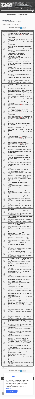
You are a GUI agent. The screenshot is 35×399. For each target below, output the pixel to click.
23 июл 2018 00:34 (28, 98)
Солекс (10, 334)
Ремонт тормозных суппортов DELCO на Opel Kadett (18, 109)
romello (22, 246)
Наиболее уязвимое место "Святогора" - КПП (16, 224)
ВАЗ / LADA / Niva (23, 139)
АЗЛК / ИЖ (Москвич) (24, 133)
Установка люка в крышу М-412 (18, 239)
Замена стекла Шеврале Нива (17, 146)
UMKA (21, 85)
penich (21, 172)
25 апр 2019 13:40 (27, 49)
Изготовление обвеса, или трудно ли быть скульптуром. (20, 280)
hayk (21, 160)
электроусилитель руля (16, 244)
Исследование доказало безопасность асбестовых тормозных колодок (16, 55)
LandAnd (22, 296)
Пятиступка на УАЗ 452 (15, 286)
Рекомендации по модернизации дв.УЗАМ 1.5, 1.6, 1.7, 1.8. (19, 232)
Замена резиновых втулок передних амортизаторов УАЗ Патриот (20, 90)
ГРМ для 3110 (12, 347)
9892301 (22, 219)
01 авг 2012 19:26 (27, 137)
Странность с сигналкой (16, 197)
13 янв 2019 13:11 (27, 73)
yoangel (22, 321)
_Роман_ (22, 309)
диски (10, 315)
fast (21, 34)
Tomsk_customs (24, 362)
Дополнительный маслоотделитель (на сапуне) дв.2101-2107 (20, 302)
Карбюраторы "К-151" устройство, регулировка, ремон (19, 272)
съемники (11, 265)
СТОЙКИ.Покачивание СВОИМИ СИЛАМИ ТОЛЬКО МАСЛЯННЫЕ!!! (19, 340)
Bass (21, 192)
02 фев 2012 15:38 (28, 154)
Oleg (21, 328)
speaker (22, 274)
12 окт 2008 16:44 (27, 304)
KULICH (22, 226)
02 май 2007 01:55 (27, 356)
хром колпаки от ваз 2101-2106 (18, 177)
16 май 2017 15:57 (27, 126)
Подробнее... (9, 388)
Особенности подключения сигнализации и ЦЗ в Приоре (17, 135)
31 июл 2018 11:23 (27, 93)
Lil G (21, 335)
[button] (25, 28)
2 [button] (23, 27)
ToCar (21, 240)
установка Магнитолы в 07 (16, 320)
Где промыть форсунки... (16, 171)
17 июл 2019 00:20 (28, 41)
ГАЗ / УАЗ (21, 94)
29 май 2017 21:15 (27, 117)
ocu (21, 148)
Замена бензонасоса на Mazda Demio (20, 116)
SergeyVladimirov (24, 57)
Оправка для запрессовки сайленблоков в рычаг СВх (17, 141)
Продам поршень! (14, 204)
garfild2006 (23, 210)
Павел (21, 348)
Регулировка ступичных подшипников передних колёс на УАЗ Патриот (19, 123)
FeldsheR (22, 253)
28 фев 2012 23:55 (27, 148)
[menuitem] (4, 9)
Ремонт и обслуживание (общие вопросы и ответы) (19, 201)
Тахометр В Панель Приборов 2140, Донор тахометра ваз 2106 (19, 259)
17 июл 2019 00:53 (28, 34)
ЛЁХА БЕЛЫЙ (23, 267)
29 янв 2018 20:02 (27, 111)
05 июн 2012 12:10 (28, 143)
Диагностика (12, 327)
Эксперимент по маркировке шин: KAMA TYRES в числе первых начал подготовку (20, 63)
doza (21, 288)
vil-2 (21, 198)
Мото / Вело (22, 88)
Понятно (11, 391)
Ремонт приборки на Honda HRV (18, 33)
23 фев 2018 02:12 (28, 104)
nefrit (21, 185)
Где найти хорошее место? (16, 251)
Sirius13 (22, 167)
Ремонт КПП (12, 209)
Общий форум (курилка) (25, 60)
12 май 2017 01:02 (27, 131)
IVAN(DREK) (23, 178)
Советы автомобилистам (25, 188)
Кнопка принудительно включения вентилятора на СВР (19, 152)
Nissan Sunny (12, 308)
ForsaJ (21, 205)
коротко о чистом (13, 84)
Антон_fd (22, 316)
